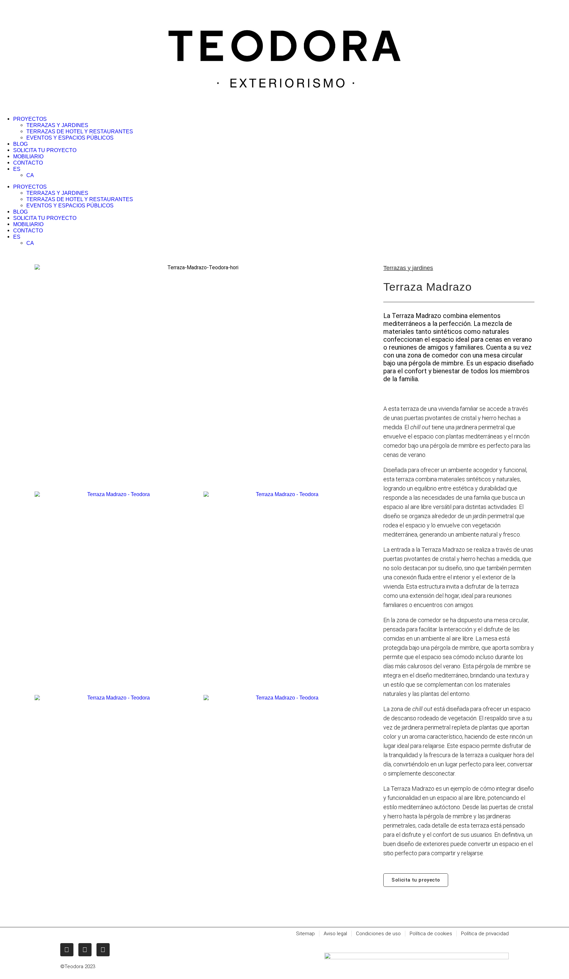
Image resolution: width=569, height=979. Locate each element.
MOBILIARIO (28, 156)
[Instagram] (66, 949)
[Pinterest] (85, 949)
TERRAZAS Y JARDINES (57, 125)
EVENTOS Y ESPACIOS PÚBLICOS (70, 138)
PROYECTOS (30, 119)
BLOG (20, 144)
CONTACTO (28, 163)
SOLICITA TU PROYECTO (44, 150)
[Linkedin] (103, 949)
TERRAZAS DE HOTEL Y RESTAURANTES (79, 131)
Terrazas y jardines (408, 268)
